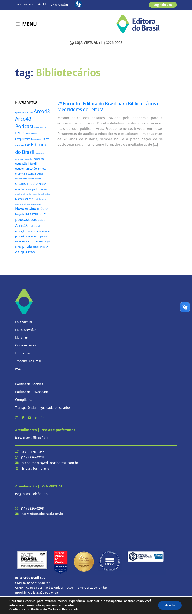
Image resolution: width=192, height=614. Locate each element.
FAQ (18, 368)
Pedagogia (19, 214)
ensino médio (26, 183)
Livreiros (21, 337)
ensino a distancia (25, 173)
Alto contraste (26, 4)
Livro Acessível (59, 4)
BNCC (20, 133)
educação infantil (26, 163)
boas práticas (31, 133)
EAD (27, 145)
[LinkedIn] (43, 417)
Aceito (170, 605)
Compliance (24, 399)
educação (39, 158)
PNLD (28, 214)
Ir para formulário (35, 468)
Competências (22, 139)
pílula (27, 246)
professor (36, 241)
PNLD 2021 (39, 214)
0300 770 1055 (33, 452)
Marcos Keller (23, 199)
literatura (33, 194)
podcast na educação (27, 236)
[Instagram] (17, 417)
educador (28, 159)
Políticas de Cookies (45, 609)
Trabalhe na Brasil (28, 361)
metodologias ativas (31, 204)
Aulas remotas (40, 127)
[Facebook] (23, 417)
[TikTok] (37, 417)
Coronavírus (36, 139)
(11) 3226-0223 (32, 457)
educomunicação (26, 168)
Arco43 (42, 111)
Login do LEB (163, 5)
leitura (25, 194)
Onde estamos (26, 345)
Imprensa (22, 353)
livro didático (44, 194)
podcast (22, 219)
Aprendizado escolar (24, 112)
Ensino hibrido (34, 178)
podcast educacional (38, 231)
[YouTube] (30, 417)
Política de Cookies (29, 384)
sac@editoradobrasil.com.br (42, 513)
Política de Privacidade (32, 392)
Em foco (42, 168)
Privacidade (70, 609)
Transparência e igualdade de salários (42, 407)
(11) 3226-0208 (98, 42)
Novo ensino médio (31, 208)
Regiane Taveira (39, 247)
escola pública (32, 189)
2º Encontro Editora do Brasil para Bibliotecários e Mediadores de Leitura (108, 106)
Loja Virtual (23, 322)
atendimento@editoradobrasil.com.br (50, 463)
